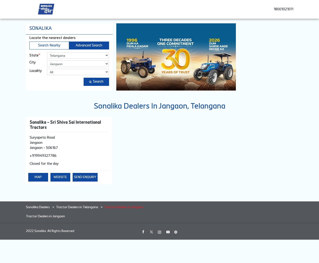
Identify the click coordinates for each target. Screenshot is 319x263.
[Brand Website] (176, 232)
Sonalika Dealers (38, 207)
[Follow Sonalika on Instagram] (159, 232)
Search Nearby (49, 45)
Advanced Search (89, 45)
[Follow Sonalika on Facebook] (143, 232)
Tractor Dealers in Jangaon (45, 216)
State (34, 55)
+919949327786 (43, 156)
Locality (35, 71)
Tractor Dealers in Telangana (77, 207)
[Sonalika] (46, 9)
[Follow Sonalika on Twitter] (151, 232)
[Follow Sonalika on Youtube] (167, 232)
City (32, 62)
